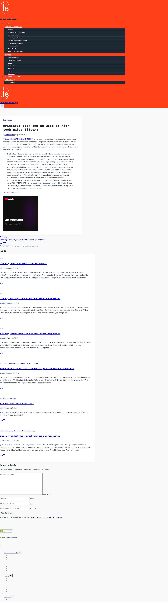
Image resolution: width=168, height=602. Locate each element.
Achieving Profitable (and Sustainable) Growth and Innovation (22, 238)
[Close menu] (0, 545)
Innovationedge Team (13, 76)
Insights (6, 576)
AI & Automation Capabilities (15, 43)
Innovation (10, 29)
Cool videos (7, 120)
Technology (31, 431)
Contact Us (7, 597)
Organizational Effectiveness (15, 51)
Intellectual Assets (13, 46)
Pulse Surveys (11, 74)
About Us (8, 24)
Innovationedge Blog (13, 57)
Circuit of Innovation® (13, 35)
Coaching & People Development (16, 32)
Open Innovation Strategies (15, 38)
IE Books (10, 63)
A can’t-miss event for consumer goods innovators (19, 245)
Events (9, 71)
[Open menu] (2, 106)
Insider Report (11, 65)
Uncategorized (32, 363)
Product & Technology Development (17, 40)
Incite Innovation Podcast (14, 60)
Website (32, 508)
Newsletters (11, 68)
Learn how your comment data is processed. (46, 517)
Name (32, 499)
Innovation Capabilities (11, 553)
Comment (47, 494)
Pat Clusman (10, 135)
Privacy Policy (11, 82)
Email (32, 503)
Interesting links (10, 399)
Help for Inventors (12, 48)
